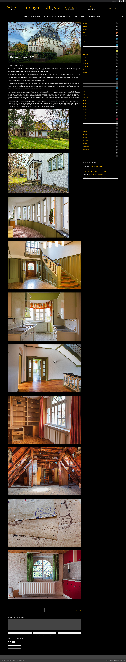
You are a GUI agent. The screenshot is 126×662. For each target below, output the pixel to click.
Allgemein (85, 23)
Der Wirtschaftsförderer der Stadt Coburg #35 (97, 177)
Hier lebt (84, 57)
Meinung (84, 100)
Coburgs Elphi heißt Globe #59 (96, 166)
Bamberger (36, 16)
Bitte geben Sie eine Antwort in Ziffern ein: (17, 638)
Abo (93, 16)
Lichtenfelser (54, 16)
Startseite (27, 16)
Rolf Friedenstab (86, 171)
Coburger (44, 16)
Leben (84, 85)
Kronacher (64, 16)
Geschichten (85, 51)
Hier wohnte (11, 53)
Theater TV (85, 143)
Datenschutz (9, 660)
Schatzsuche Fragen (87, 122)
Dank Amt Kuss (86, 41)
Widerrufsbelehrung (20, 660)
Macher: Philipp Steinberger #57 (98, 171)
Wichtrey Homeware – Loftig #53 (96, 174)
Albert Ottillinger (86, 169)
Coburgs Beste (86, 38)
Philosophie (82, 16)
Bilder (84, 32)
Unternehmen (86, 146)
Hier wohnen (85, 60)
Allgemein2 (85, 26)
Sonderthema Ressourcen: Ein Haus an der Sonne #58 (103, 169)
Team (89, 16)
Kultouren (85, 75)
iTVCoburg (73, 16)
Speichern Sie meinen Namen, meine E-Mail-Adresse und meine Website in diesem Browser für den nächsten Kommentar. (37, 636)
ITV (83, 69)
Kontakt (99, 16)
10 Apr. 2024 (12, 60)
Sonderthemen (86, 128)
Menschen (85, 109)
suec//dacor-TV (86, 140)
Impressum (3, 660)
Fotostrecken (85, 45)
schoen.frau (85, 125)
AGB (14, 660)
